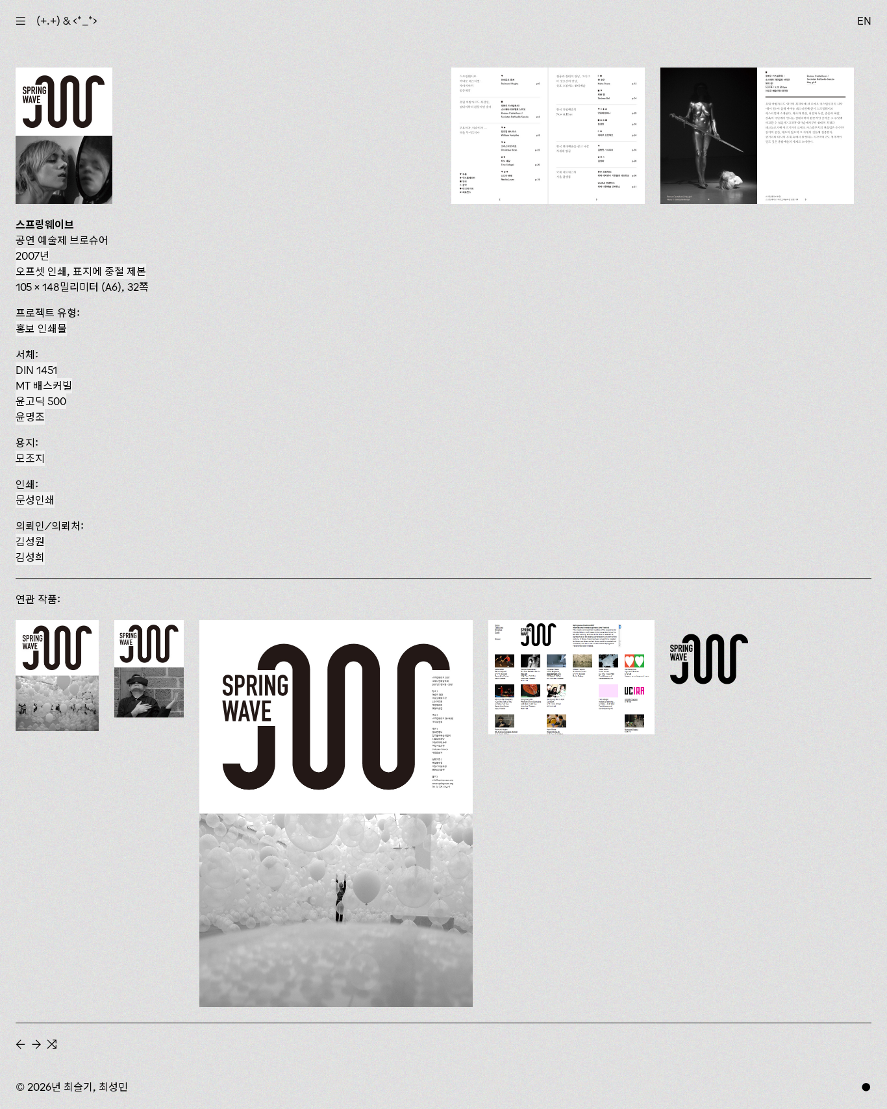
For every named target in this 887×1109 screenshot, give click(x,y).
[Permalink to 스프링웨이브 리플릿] (149, 668)
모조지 (30, 458)
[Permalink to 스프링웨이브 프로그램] (57, 675)
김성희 (30, 557)
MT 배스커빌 (44, 385)
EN (864, 20)
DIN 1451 (36, 370)
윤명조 (30, 416)
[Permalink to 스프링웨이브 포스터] (336, 813)
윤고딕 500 (41, 401)
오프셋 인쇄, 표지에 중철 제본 (81, 271)
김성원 (30, 541)
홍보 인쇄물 (41, 328)
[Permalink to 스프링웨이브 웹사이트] (571, 677)
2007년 (32, 255)
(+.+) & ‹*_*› (66, 20)
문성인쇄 (35, 499)
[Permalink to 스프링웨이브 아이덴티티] (709, 659)
